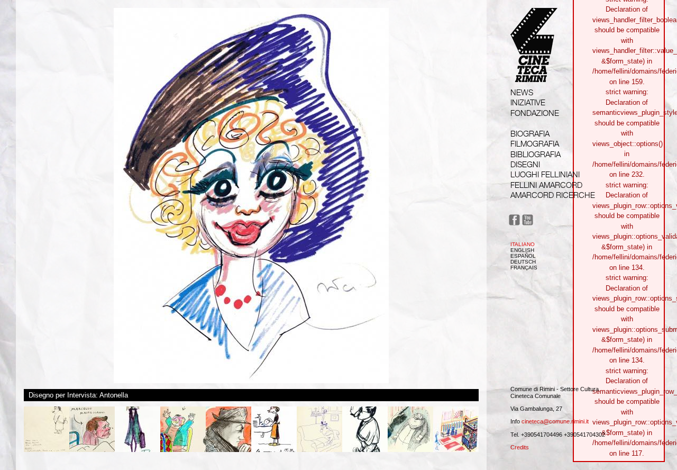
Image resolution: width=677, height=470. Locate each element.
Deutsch (523, 262)
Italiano (522, 244)
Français (523, 267)
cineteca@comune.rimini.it (555, 421)
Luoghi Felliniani (545, 174)
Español (523, 256)
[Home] (533, 72)
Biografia (530, 134)
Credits (519, 447)
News (521, 92)
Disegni (525, 164)
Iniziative (527, 102)
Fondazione (534, 113)
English (522, 250)
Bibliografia (535, 154)
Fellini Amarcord (546, 185)
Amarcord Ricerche (552, 195)
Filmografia (534, 144)
